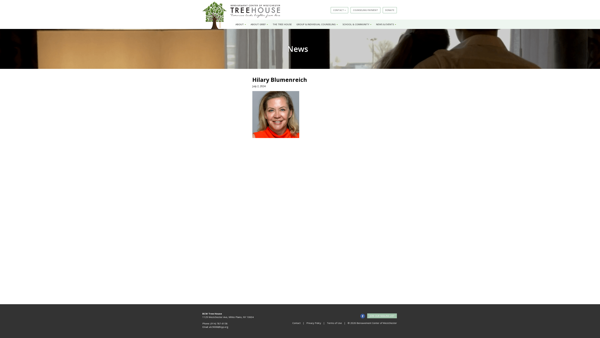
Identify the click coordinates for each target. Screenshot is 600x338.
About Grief (258, 24)
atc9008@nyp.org (218, 326)
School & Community (356, 24)
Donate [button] (389, 10)
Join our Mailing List (382, 315)
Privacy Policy (313, 323)
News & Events (385, 24)
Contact (339, 10)
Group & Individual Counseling (316, 24)
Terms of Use (334, 323)
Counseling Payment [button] (365, 10)
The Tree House (282, 24)
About (239, 24)
